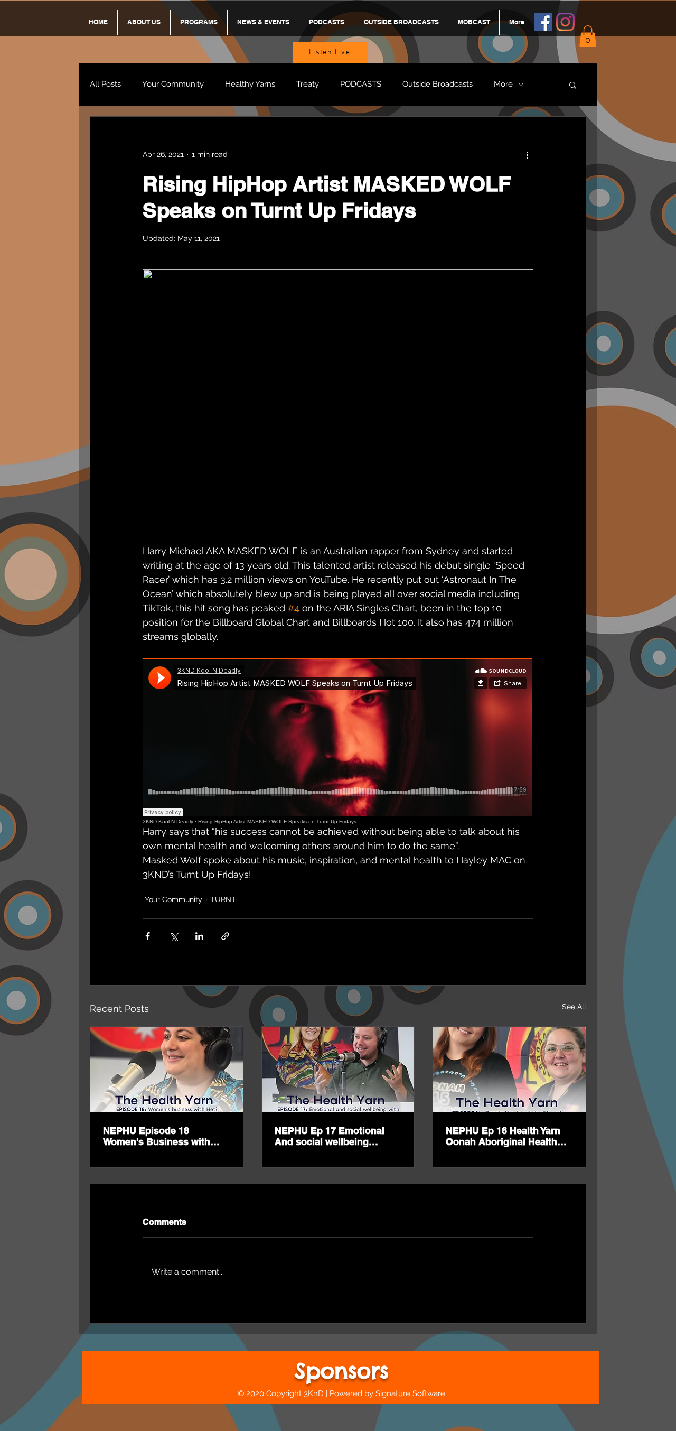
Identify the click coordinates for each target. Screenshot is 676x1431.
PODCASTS (360, 84)
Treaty (307, 84)
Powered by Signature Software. (388, 1393)
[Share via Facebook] (148, 936)
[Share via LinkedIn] (199, 936)
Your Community (173, 84)
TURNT (223, 899)
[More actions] (527, 154)
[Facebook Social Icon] (543, 22)
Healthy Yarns (250, 84)
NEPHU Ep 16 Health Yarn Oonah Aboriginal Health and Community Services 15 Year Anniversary (509, 1136)
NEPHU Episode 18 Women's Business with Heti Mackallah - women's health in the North (160, 1136)
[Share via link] (225, 936)
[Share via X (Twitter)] (173, 936)
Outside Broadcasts (437, 84)
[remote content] (338, 741)
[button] (588, 36)
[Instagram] (565, 22)
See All (574, 1006)
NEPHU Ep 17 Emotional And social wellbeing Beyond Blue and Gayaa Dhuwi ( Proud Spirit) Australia (329, 1136)
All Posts (105, 84)
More (503, 84)
